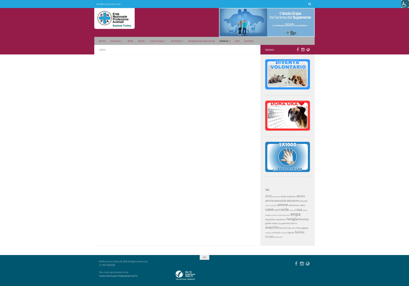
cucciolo (279, 215)
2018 (268, 196)
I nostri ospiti (156, 40)
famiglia (292, 219)
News (130, 40)
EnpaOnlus (270, 219)
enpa (296, 214)
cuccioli (274, 215)
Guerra (293, 223)
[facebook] (298, 49)
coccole (304, 210)
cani (276, 210)
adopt (283, 196)
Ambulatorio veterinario (201, 40)
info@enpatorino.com (108, 4)
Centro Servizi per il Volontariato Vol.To (118, 275)
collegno (268, 215)
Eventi (141, 40)
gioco (279, 223)
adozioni (303, 200)
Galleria (224, 40)
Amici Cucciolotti (271, 205)
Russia (277, 232)
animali (291, 205)
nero (281, 227)
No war (287, 227)
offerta (293, 228)
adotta (300, 196)
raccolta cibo (269, 233)
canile (284, 209)
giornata (286, 223)
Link (237, 40)
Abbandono (276, 197)
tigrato (291, 232)
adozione (293, 200)
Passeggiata (302, 227)
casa (298, 209)
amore (283, 204)
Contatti (249, 40)
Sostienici (176, 40)
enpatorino (281, 219)
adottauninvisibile (275, 200)
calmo (302, 205)
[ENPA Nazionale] (308, 49)
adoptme (291, 196)
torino (299, 232)
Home (102, 40)
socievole (284, 233)
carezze (292, 210)
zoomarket (278, 237)
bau (297, 205)
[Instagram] (303, 49)
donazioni (286, 215)
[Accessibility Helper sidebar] (405, 4)
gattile (268, 223)
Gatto (274, 223)
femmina (303, 219)
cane (269, 209)
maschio (272, 227)
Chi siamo (115, 40)
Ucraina (269, 236)
